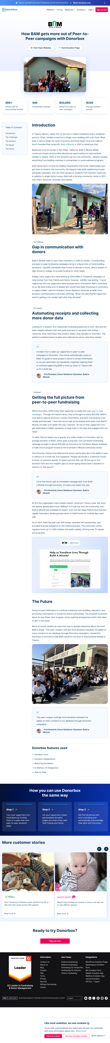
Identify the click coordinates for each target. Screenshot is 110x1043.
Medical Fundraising (69, 965)
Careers (43, 970)
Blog (42, 967)
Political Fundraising (69, 962)
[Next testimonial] (99, 849)
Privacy (43, 979)
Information (45, 957)
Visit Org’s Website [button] (42, 48)
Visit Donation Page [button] (70, 48)
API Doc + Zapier (93, 981)
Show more (81, 1031)
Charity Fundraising (69, 973)
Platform (50, 10)
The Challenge (11, 137)
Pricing (60, 10)
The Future (9, 149)
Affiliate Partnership (48, 984)
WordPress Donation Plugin (97, 962)
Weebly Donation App (94, 973)
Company (81, 10)
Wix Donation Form (93, 970)
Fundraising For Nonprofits (72, 967)
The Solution (10, 141)
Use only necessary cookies (76, 1036)
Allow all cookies (53, 1036)
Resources (69, 10)
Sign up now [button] (102, 10)
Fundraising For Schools (71, 970)
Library (43, 987)
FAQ (41, 973)
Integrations (91, 957)
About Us (44, 965)
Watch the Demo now (82, 3)
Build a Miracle (67, 144)
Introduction (10, 133)
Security (43, 981)
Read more (8, 913)
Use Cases (66, 957)
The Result (9, 145)
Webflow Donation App (95, 976)
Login (90, 10)
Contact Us (44, 962)
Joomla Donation (93, 979)
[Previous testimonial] (106, 849)
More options (97, 1035)
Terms (42, 976)
